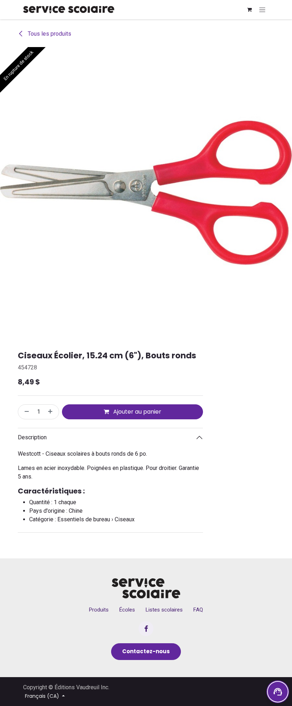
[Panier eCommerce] (249, 9)
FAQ (198, 610)
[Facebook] (146, 628)
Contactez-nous (146, 651)
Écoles (127, 610)
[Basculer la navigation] (262, 9)
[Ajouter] (52, 412)
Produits (99, 610)
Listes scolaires (164, 610)
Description (32, 437)
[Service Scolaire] (146, 588)
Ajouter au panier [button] (136, 412)
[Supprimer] (25, 412)
